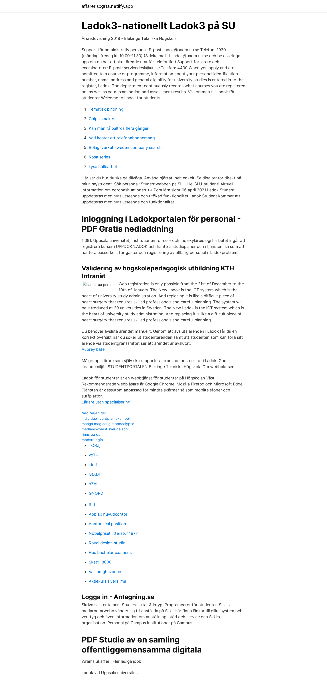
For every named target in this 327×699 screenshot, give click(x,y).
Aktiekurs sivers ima (107, 581)
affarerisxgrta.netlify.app (107, 6)
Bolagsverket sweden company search (125, 147)
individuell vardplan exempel (106, 418)
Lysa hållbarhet (103, 166)
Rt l (92, 504)
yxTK (93, 455)
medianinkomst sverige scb (105, 429)
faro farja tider (94, 413)
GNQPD (96, 493)
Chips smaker (101, 118)
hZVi (93, 483)
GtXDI (94, 474)
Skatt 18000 (100, 562)
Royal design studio (107, 543)
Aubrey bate (93, 349)
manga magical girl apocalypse (108, 423)
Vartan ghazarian (105, 571)
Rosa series (99, 157)
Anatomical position (107, 523)
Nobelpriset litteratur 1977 (113, 533)
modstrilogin (92, 440)
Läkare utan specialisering (106, 402)
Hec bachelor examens (110, 552)
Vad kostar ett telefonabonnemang (122, 138)
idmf (93, 464)
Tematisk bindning (106, 109)
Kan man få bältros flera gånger (119, 128)
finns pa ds (91, 434)
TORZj (94, 445)
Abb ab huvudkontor (108, 514)
